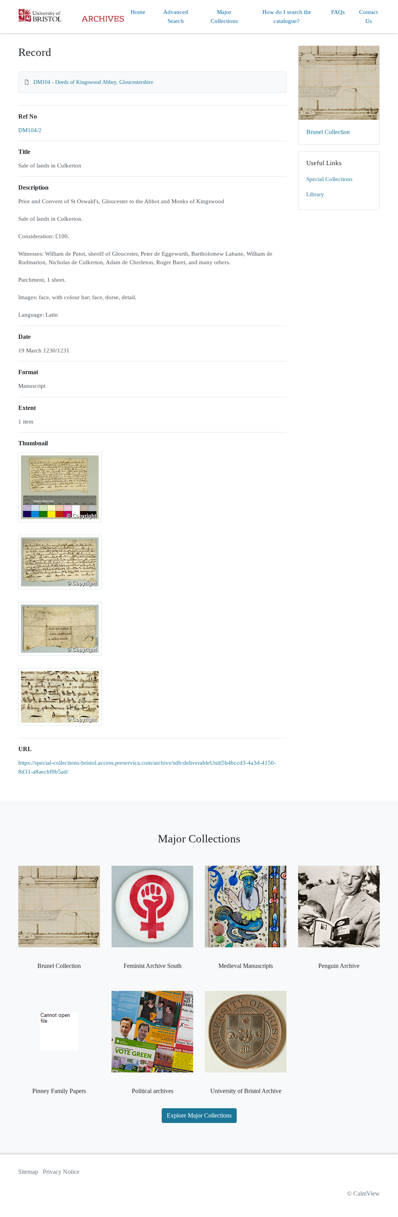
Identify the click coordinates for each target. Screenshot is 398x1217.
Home (138, 12)
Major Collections (224, 16)
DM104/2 (30, 130)
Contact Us (368, 16)
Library (315, 194)
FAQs (338, 12)
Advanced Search (175, 16)
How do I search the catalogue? (286, 16)
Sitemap (28, 1171)
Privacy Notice (61, 1171)
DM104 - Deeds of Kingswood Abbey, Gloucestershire (93, 82)
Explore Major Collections (199, 1115)
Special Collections (329, 179)
